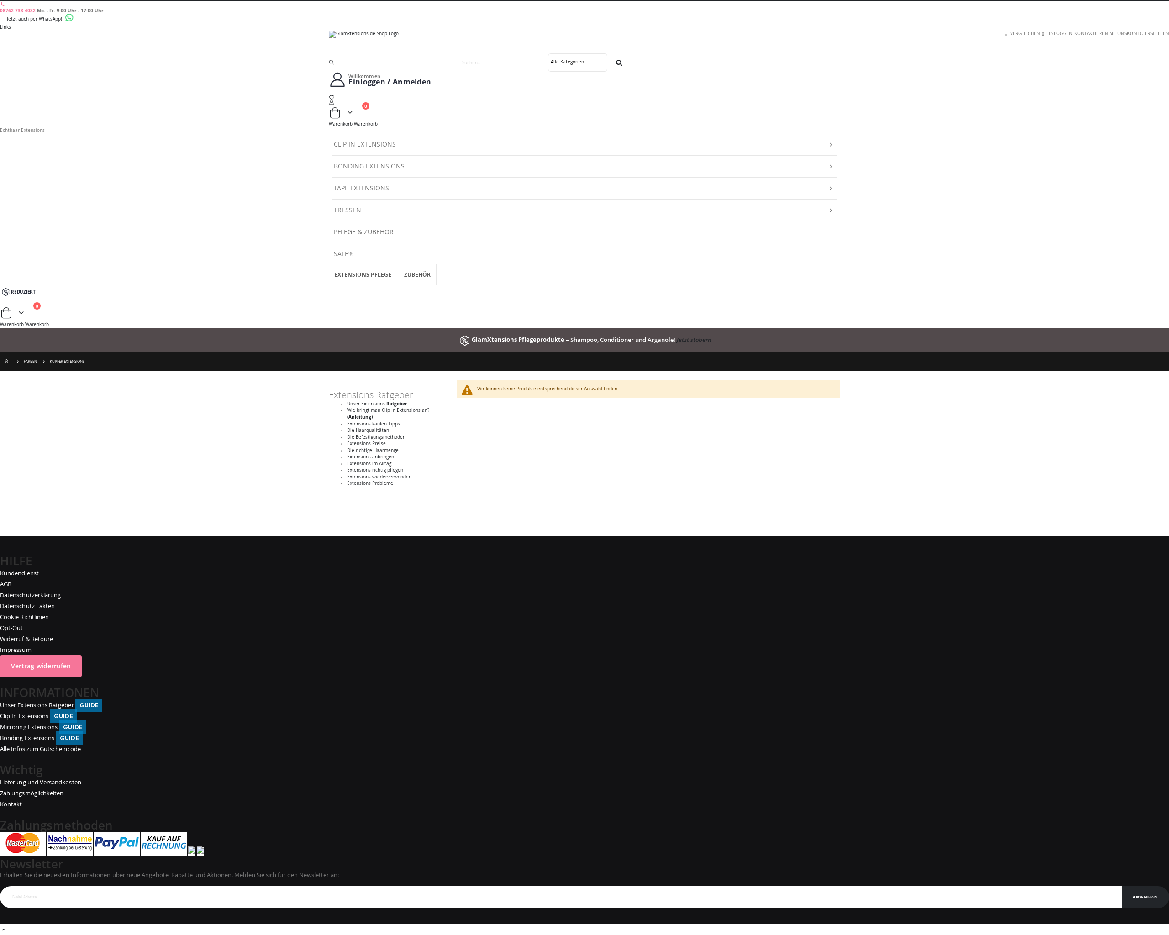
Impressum (16, 650)
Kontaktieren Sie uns (1100, 34)
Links (5, 27)
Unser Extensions (377, 404)
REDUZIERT (23, 292)
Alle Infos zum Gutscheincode (40, 749)
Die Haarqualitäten (368, 430)
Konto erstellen (1148, 34)
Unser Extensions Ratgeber (49, 705)
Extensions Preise (366, 443)
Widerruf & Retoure (26, 639)
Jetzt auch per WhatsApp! (35, 19)
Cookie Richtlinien (24, 617)
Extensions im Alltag (369, 464)
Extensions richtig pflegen (375, 470)
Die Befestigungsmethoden (376, 437)
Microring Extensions (41, 727)
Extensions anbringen (370, 457)
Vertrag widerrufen (41, 666)
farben (30, 361)
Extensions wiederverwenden (379, 477)
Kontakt (11, 804)
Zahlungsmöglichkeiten (31, 793)
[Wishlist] (584, 97)
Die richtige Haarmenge (373, 450)
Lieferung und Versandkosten (40, 782)
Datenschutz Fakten (27, 606)
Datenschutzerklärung (30, 595)
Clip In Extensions (36, 716)
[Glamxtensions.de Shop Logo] (584, 42)
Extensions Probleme (370, 483)
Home (8, 361)
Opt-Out (11, 628)
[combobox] (538, 62)
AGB (5, 584)
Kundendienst (19, 573)
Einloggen (1059, 34)
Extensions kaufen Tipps (373, 424)
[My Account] (584, 102)
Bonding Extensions (39, 738)
